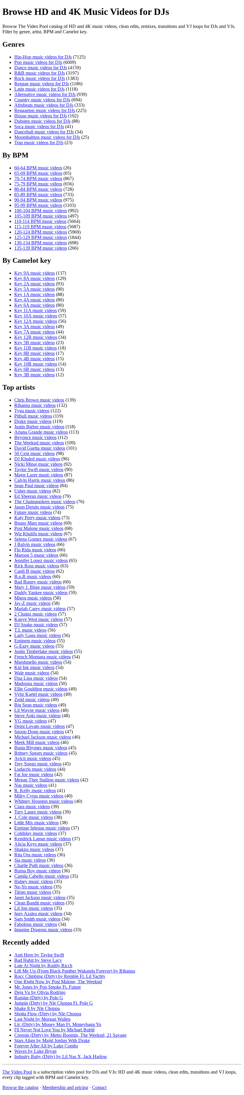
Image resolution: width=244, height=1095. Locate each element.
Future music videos (33, 512)
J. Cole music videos (33, 817)
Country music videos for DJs (42, 99)
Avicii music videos (32, 758)
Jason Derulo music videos (39, 506)
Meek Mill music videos (37, 742)
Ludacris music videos (35, 769)
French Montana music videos (42, 656)
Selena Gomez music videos (40, 539)
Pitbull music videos (33, 416)
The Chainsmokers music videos (44, 501)
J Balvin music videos (34, 544)
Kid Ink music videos (34, 667)
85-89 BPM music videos (38, 194)
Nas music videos (30, 785)
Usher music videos (32, 490)
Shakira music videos (34, 849)
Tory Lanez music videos (38, 811)
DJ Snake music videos (36, 624)
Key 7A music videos (34, 331)
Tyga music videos (31, 410)
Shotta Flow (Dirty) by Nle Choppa (47, 1013)
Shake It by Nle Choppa (37, 1008)
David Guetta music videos (39, 448)
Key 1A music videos (34, 294)
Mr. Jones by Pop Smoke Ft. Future (47, 986)
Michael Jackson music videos (42, 737)
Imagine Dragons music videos (43, 929)
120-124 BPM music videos (40, 232)
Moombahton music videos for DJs (47, 137)
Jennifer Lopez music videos (41, 560)
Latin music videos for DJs (39, 89)
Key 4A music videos (34, 299)
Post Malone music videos (38, 528)
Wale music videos (31, 672)
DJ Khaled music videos (37, 458)
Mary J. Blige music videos (39, 587)
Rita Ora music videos (35, 854)
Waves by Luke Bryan (35, 1051)
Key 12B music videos (35, 337)
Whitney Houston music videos (43, 801)
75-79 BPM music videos (38, 183)
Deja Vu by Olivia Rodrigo (39, 992)
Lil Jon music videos (33, 908)
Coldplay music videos (35, 833)
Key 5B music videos (34, 342)
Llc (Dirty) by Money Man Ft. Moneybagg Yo (57, 1024)
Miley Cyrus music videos (38, 795)
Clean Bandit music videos (39, 902)
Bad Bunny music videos (38, 581)
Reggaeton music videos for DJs (44, 110)
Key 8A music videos (34, 278)
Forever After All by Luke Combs (46, 1045)
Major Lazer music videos (38, 474)
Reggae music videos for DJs (41, 83)
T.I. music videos (30, 630)
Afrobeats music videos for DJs (43, 105)
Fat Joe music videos (33, 774)
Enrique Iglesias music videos (42, 827)
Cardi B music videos (34, 571)
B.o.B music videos (32, 576)
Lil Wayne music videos (37, 710)
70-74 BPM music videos (38, 178)
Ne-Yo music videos (33, 886)
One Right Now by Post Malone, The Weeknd (58, 981)
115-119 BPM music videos (40, 226)
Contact (99, 1087)
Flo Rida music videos (35, 549)
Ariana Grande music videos (41, 432)
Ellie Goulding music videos (41, 688)
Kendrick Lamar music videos (42, 838)
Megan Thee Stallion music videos (46, 779)
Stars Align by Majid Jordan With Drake (52, 1040)
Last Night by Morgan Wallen (42, 1019)
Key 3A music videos (34, 326)
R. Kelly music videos (35, 790)
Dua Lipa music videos (36, 678)
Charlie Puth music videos (38, 865)
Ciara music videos (32, 806)
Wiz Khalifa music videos (38, 533)
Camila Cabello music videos (41, 876)
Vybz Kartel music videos (38, 694)
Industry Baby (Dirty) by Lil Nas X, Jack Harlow (60, 1056)
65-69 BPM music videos (38, 173)
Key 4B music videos (34, 358)
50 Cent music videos (34, 453)
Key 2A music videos (34, 283)
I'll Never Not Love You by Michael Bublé (54, 1029)
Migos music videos (33, 597)
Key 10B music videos (35, 363)
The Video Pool (17, 1071)
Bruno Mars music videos (38, 523)
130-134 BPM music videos (40, 242)
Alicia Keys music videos (38, 844)
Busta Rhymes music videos (40, 747)
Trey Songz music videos (38, 763)
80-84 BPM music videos (38, 189)
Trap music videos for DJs (38, 142)
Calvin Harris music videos (39, 480)
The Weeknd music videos (39, 442)
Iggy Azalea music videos (38, 913)
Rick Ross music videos (36, 565)
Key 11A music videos (35, 310)
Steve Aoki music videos (37, 715)
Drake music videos (32, 421)
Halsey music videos (33, 881)
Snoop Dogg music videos (39, 731)
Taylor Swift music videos (38, 469)
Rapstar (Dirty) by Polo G (38, 997)
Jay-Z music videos (32, 603)
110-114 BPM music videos (40, 221)
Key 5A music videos (34, 289)
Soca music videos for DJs (39, 126)
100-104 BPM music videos (40, 210)
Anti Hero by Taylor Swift (39, 954)
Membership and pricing (65, 1087)
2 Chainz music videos (35, 613)
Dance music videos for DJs (40, 67)
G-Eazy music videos (34, 646)
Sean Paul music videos (36, 485)
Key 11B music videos (35, 347)
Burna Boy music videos (37, 870)
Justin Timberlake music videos (43, 651)
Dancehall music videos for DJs (44, 131)
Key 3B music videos (34, 374)
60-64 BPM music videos (38, 167)
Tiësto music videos (32, 892)
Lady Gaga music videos (37, 635)
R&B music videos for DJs (39, 72)
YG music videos (30, 720)
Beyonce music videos (35, 437)
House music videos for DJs (40, 115)
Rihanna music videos (35, 405)
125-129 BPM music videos (40, 237)
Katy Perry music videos (37, 517)
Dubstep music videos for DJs (42, 121)
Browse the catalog (20, 1087)
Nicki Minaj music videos (38, 464)
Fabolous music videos (35, 924)
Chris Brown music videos (39, 399)
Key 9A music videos (34, 273)
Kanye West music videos (38, 619)
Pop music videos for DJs (38, 62)
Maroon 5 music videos (36, 555)
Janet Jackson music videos (39, 897)
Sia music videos (30, 860)
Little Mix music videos (36, 822)
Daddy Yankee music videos (41, 592)
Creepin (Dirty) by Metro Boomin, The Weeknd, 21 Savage (70, 1035)
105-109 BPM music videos (40, 215)
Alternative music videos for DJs (45, 94)
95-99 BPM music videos (38, 205)
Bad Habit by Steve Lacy (38, 960)
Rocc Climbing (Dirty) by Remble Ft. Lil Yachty (59, 976)
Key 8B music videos (34, 353)
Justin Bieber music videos (39, 426)
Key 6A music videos (34, 305)
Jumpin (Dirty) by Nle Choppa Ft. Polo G (53, 1003)
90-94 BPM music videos (38, 199)
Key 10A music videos (35, 315)
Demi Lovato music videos (39, 726)
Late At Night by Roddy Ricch (43, 965)
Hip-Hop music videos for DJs (43, 56)
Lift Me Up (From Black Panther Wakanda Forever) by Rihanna (74, 970)
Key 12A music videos (35, 321)
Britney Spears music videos (41, 753)
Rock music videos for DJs (39, 78)
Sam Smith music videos (37, 918)
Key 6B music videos (34, 369)
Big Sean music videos (35, 704)
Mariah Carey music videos (40, 608)
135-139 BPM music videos (40, 248)
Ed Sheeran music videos (38, 496)
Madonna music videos (36, 683)
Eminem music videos (35, 640)
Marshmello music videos (38, 662)
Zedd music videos (32, 699)
